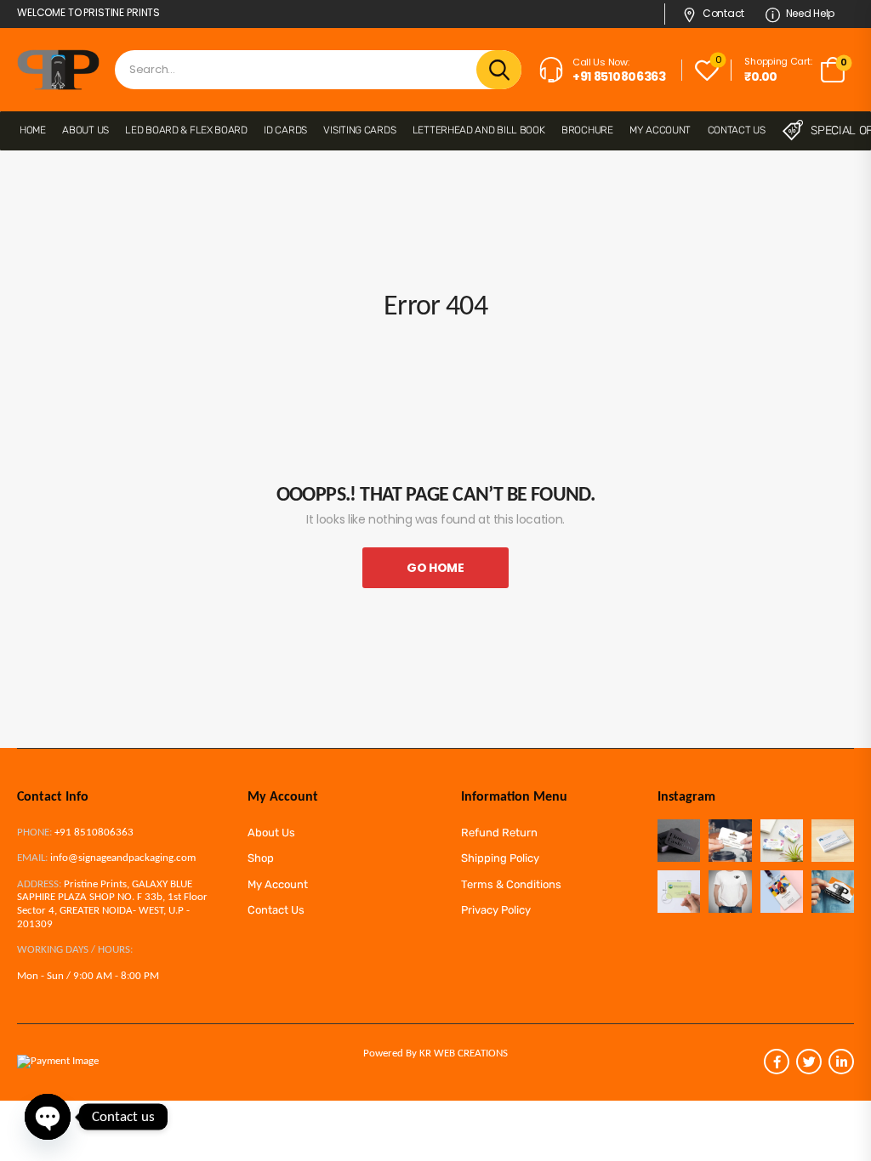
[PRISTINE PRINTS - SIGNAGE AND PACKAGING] (58, 69)
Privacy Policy (496, 909)
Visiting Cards (359, 130)
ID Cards (285, 130)
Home (33, 130)
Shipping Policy (500, 858)
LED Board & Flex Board (186, 130)
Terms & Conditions (511, 884)
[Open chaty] (48, 1117)
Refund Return (499, 832)
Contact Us (737, 130)
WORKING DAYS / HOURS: (75, 949)
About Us (85, 130)
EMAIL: (32, 858)
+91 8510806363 (94, 832)
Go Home (435, 567)
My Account (660, 130)
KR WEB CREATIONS (463, 1053)
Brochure (587, 130)
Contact (723, 13)
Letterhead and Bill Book (479, 130)
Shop (261, 858)
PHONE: (34, 832)
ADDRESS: (39, 884)
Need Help (810, 13)
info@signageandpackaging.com (123, 858)
